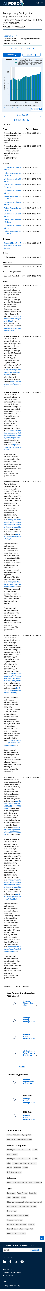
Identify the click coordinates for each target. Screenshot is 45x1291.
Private (33, 1206)
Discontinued (12, 1206)
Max (28, 49)
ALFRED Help (8, 1276)
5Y (16, 49)
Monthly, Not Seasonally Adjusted (19, 1139)
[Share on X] (15, 120)
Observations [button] (9, 36)
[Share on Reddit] (23, 120)
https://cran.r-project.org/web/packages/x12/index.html (12, 372)
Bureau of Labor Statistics (16, 1224)
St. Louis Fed (24, 1206)
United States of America (16, 1233)
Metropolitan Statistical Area (17, 1215)
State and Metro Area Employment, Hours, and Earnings (12, 245)
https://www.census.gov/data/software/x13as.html (12, 690)
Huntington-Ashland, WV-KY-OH (18, 1150)
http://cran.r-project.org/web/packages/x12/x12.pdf (12, 318)
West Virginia (12, 1154)
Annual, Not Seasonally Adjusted (19, 1135)
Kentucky (17, 1168)
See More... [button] (23, 1067)
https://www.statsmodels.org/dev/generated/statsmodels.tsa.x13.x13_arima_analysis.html (12, 524)
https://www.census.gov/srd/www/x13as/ (12, 384)
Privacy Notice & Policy (11, 1286)
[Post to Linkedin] (28, 120)
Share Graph (21, 115)
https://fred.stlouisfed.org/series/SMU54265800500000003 (12, 584)
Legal (5, 1282)
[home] (13, 3)
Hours (23, 1198)
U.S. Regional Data (14, 1172)
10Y (22, 49)
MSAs (35, 1150)
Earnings (16, 1198)
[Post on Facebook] (19, 120)
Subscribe (36, 1250)
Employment (11, 1211)
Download (31, 55)
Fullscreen (35, 109)
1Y (11, 49)
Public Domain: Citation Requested (20, 1229)
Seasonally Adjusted (14, 1220)
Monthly (31, 1224)
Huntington (11, 1193)
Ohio (9, 1163)
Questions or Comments (12, 1272)
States (25, 1168)
